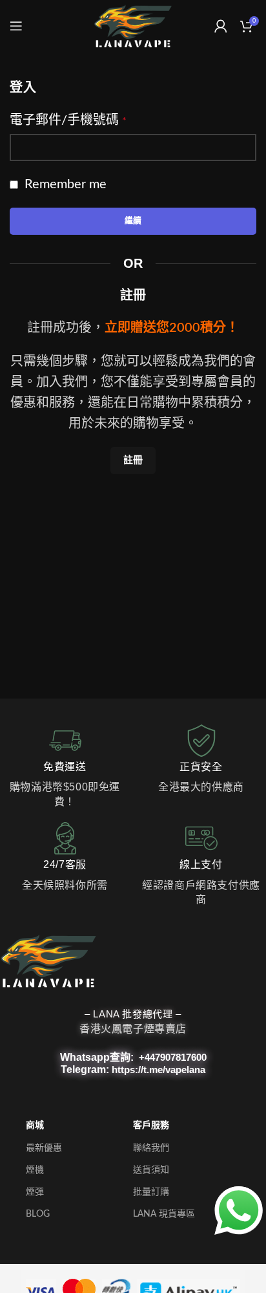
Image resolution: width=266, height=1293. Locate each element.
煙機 (35, 1170)
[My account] (221, 26)
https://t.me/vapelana (158, 1069)
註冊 (133, 460)
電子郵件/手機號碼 (68, 120)
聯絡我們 (151, 1148)
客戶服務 (151, 1125)
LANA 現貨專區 (164, 1214)
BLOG (38, 1214)
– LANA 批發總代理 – (133, 1013)
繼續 (133, 221)
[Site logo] (133, 25)
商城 (35, 1125)
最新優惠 (44, 1148)
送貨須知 (151, 1170)
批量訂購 (151, 1192)
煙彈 (35, 1192)
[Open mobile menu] (16, 26)
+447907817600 (173, 1057)
